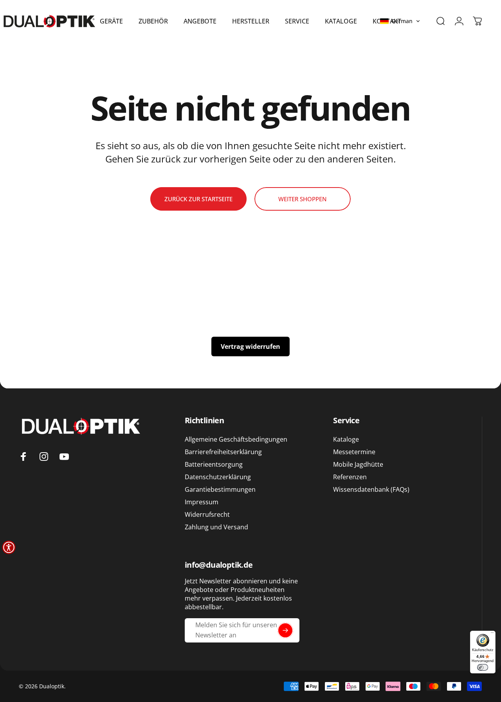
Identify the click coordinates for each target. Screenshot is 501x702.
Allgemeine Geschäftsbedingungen (236, 439)
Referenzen (350, 477)
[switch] (482, 667)
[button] (400, 21)
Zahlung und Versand (216, 527)
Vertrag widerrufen (250, 346)
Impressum (201, 502)
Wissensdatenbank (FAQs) (371, 490)
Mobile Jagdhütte (358, 465)
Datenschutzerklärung (218, 477)
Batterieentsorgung (214, 465)
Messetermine (354, 452)
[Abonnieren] (285, 630)
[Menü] (492, 634)
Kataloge (346, 439)
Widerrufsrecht (207, 515)
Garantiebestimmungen (220, 490)
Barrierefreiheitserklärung (223, 452)
